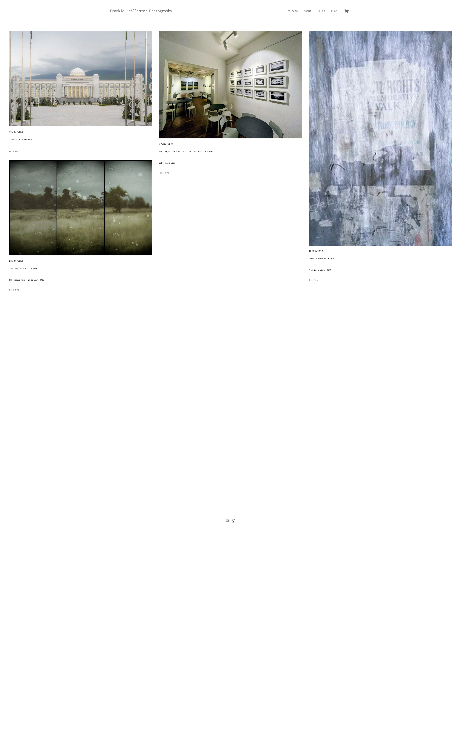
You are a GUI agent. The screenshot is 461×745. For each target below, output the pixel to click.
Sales (321, 10)
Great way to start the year (23, 268)
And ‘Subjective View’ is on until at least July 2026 (186, 151)
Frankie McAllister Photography (141, 10)
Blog (334, 10)
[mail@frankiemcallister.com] (227, 521)
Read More (14, 151)
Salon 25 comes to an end (321, 258)
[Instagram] (233, 521)
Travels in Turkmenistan (21, 139)
